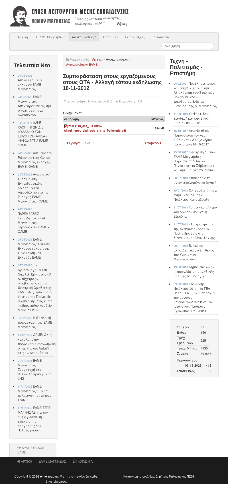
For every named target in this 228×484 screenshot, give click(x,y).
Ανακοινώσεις (83, 37)
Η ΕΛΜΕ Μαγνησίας (50, 37)
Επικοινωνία (161, 37)
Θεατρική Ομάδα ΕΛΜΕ (31, 449)
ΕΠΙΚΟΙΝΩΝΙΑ (83, 461)
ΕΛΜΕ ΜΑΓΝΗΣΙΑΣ (52, 461)
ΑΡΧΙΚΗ (26, 461)
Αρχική (22, 37)
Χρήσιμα (109, 37)
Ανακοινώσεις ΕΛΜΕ (82, 64)
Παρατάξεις (135, 37)
